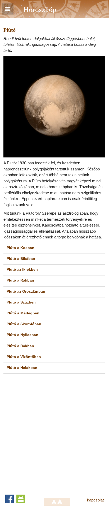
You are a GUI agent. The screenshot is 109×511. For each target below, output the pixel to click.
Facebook (9, 499)
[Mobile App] (20, 499)
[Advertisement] (54, 432)
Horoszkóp (40, 9)
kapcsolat (95, 500)
